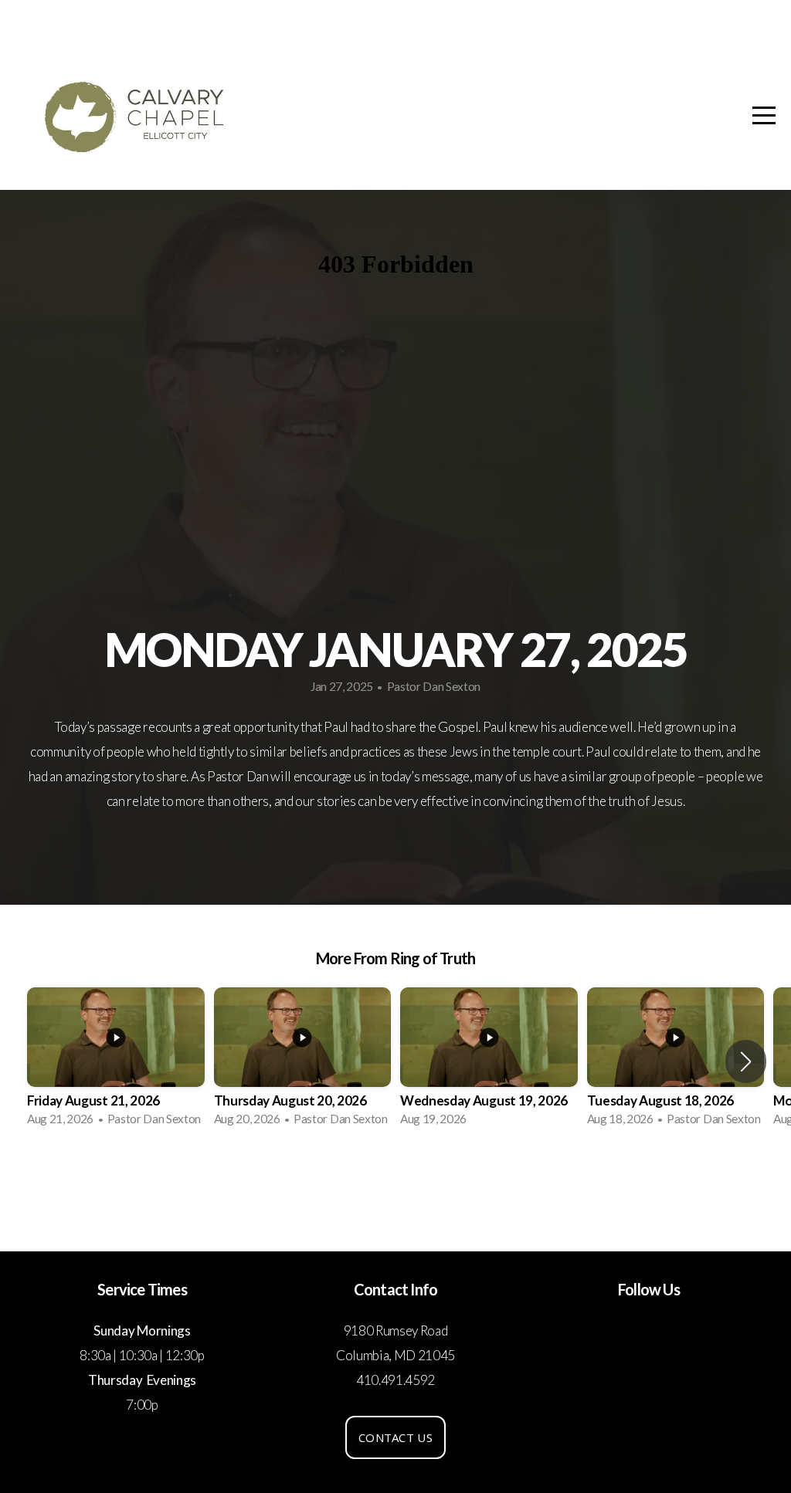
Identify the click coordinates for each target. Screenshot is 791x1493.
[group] (116, 1061)
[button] (745, 1061)
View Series (395, 1180)
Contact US (395, 1437)
